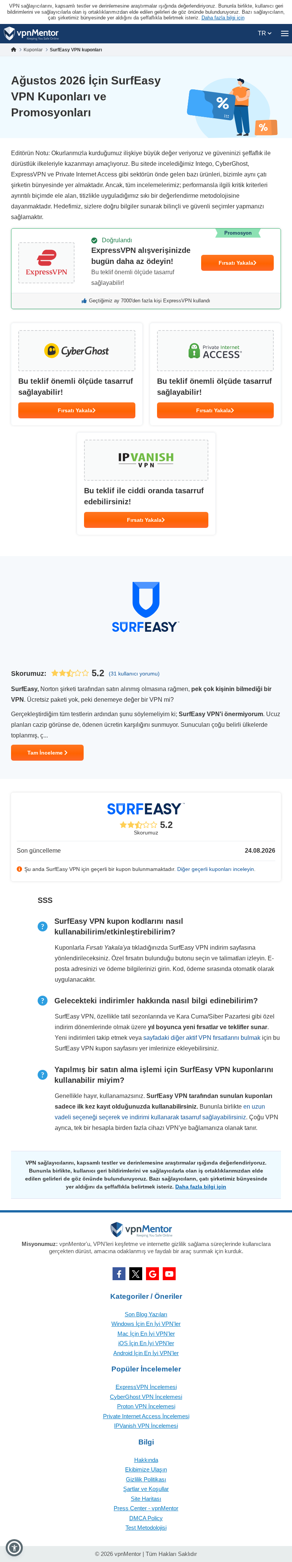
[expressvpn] (146, 269)
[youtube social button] (169, 1273)
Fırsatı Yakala (236, 263)
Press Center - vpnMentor (146, 1508)
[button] (14, 1547)
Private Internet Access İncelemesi (146, 1416)
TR (263, 33)
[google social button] (152, 1273)
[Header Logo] (31, 34)
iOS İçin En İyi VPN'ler (146, 1343)
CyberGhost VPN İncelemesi (146, 1397)
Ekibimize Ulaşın (146, 1469)
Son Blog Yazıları (146, 1314)
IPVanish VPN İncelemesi (146, 1425)
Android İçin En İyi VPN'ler (146, 1353)
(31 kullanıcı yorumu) (134, 674)
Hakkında (146, 1460)
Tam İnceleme (45, 753)
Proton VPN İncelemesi (146, 1406)
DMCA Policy (146, 1518)
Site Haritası (146, 1498)
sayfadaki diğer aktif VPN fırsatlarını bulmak (201, 1037)
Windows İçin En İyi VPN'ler (146, 1323)
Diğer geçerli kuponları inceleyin (215, 869)
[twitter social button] (135, 1273)
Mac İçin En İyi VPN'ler (146, 1333)
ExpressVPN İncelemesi (146, 1387)
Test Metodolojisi (146, 1527)
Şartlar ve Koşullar (146, 1489)
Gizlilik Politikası (146, 1479)
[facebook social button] (119, 1273)
